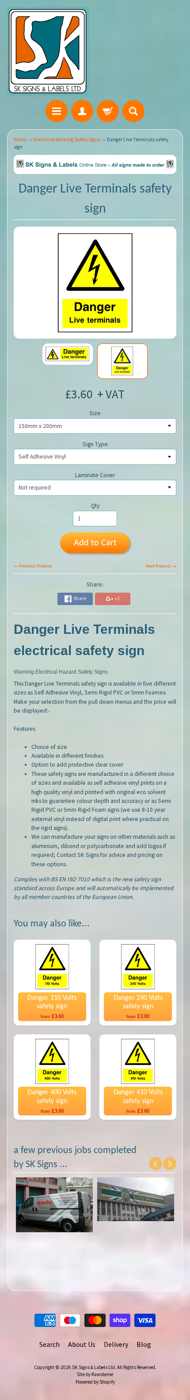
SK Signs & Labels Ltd (93, 1367)
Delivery (116, 1344)
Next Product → (161, 566)
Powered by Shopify (95, 1382)
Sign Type (95, 444)
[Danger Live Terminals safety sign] (67, 354)
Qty (95, 505)
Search (49, 1344)
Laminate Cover (95, 475)
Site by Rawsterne (95, 1374)
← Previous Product (33, 566)
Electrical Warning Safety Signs (67, 139)
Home (20, 139)
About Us (81, 1344)
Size (95, 413)
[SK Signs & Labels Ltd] (48, 51)
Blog (144, 1344)
